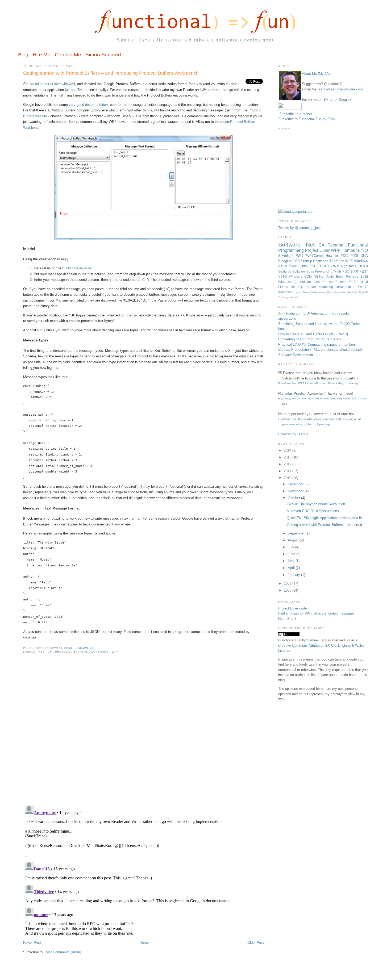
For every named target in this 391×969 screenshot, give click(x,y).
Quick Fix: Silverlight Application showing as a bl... (326, 518)
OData (330, 292)
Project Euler (318, 250)
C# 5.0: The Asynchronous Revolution (316, 504)
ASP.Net (334, 266)
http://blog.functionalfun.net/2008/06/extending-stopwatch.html (317, 398)
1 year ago (352, 383)
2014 (288, 450)
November (296, 491)
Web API (294, 297)
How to (333, 256)
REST (363, 271)
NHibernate (318, 292)
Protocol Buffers (72, 651)
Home (144, 943)
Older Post (255, 943)
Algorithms (349, 266)
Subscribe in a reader (295, 114)
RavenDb (341, 292)
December (296, 484)
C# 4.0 (362, 266)
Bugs (310, 271)
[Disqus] (143, 732)
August (294, 540)
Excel (294, 266)
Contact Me (68, 54)
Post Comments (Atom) (63, 952)
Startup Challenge (315, 261)
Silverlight (287, 256)
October (294, 498)
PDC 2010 (318, 266)
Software (100, 651)
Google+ (345, 100)
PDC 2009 (350, 271)
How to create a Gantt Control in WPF (307, 334)
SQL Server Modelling (316, 287)
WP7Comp (315, 256)
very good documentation (88, 105)
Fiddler (284, 287)
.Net (42, 651)
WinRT (363, 287)
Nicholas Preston (292, 393)
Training (283, 297)
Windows (296, 276)
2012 (288, 464)
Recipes (352, 292)
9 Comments (85, 647)
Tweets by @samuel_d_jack (300, 228)
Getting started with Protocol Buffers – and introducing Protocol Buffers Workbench (111, 73)
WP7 (301, 256)
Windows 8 (287, 292)
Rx (294, 287)
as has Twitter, (77, 90)
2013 (288, 457)
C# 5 (297, 261)
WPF (115, 651)
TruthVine (337, 261)
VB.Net (320, 276)
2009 (288, 584)
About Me (309, 74)
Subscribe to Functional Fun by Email (307, 119)
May (292, 561)
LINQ (363, 250)
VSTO (283, 276)
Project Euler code (292, 608)
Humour (350, 250)
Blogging (285, 261)
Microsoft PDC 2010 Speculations (313, 511)
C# (50, 651)
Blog (23, 54)
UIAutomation (347, 287)
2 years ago (324, 424)
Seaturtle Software (292, 271)
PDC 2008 (350, 256)
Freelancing (324, 271)
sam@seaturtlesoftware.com (341, 89)
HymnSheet (303, 292)
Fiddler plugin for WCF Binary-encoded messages (316, 613)
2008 (288, 590)
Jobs (317, 281)
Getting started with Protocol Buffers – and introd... (326, 525)
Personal (337, 245)
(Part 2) (342, 334)
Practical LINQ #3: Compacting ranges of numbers (317, 344)
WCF (349, 261)
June (292, 554)
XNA (364, 256)
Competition (303, 281)
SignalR (363, 292)
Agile (331, 276)
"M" (351, 281)
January (294, 575)
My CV (324, 74)
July (291, 547)
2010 (288, 478)
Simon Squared (103, 54)
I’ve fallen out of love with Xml (51, 84)
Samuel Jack (317, 640)
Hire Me (42, 54)
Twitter (328, 100)
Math (338, 271)
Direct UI (361, 281)
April (292, 568)
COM (309, 276)
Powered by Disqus (293, 434)
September (297, 533)
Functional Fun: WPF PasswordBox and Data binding (311, 383)
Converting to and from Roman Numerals (309, 339)
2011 (288, 471)
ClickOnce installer (76, 268)
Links (305, 266)
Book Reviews (348, 276)
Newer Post (32, 943)
